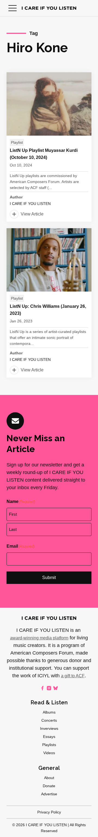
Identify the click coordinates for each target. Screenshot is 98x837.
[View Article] (49, 147)
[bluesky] (55, 688)
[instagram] (49, 688)
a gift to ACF (73, 675)
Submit (49, 577)
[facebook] (42, 688)
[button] (13, 8)
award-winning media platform (39, 638)
